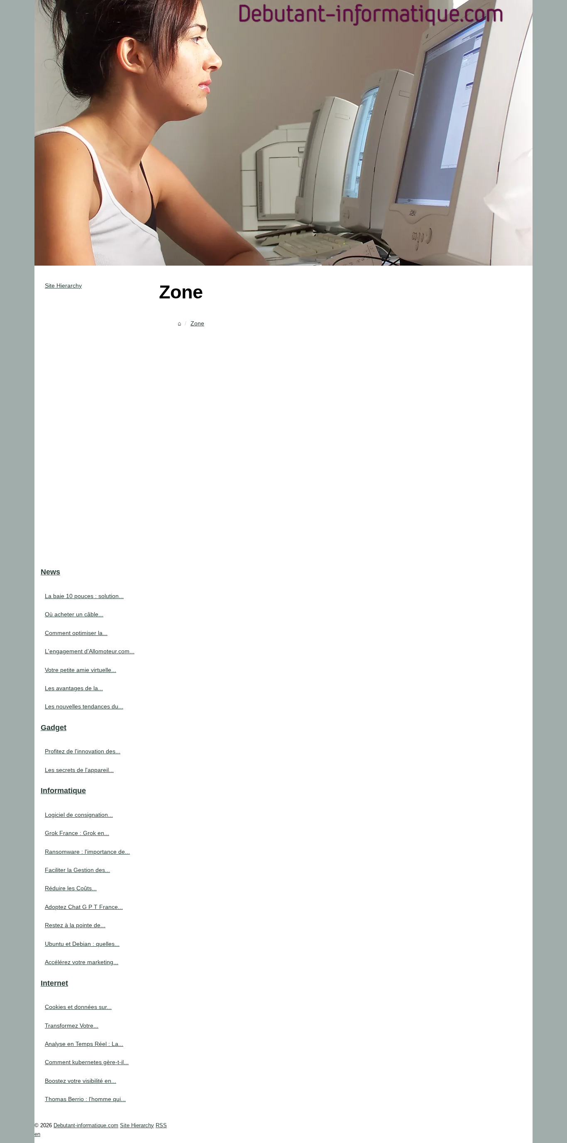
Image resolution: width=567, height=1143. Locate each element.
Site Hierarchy (63, 285)
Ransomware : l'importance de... (87, 851)
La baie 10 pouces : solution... (84, 596)
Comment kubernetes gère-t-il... (87, 1062)
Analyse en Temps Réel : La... (84, 1043)
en (37, 1134)
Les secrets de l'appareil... (79, 770)
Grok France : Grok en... (77, 833)
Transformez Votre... (71, 1025)
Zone (197, 323)
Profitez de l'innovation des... (82, 751)
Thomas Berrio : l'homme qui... (85, 1099)
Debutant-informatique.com (86, 1125)
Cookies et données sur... (78, 1007)
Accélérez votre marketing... (81, 962)
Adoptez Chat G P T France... (84, 907)
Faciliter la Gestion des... (77, 870)
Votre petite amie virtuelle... (80, 670)
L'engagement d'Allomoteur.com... (89, 651)
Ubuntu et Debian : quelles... (82, 943)
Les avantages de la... (74, 688)
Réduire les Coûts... (71, 888)
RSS (161, 1125)
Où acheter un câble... (74, 614)
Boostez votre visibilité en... (80, 1080)
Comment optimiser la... (76, 633)
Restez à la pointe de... (75, 925)
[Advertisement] (346, 393)
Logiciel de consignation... (79, 814)
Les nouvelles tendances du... (84, 706)
